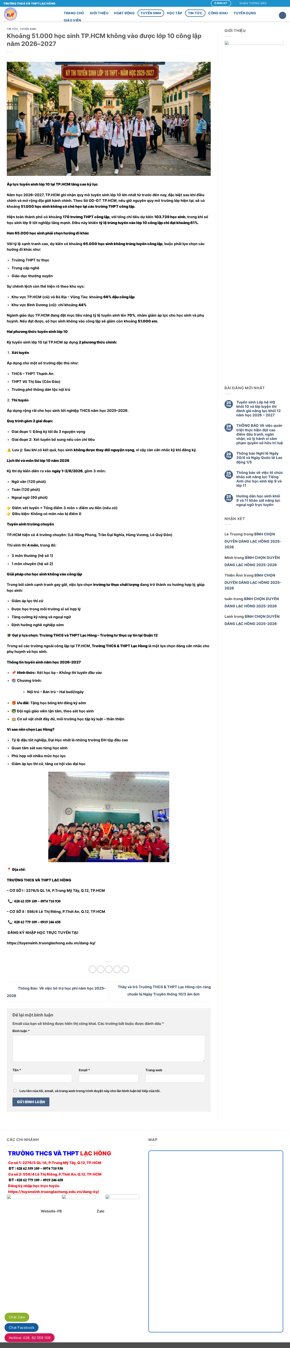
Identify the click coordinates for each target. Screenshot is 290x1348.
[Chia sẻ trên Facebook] (92, 969)
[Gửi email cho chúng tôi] (284, 3)
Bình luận (21, 1031)
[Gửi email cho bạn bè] (109, 969)
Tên (16, 1070)
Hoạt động (124, 13)
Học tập (174, 13)
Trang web (153, 1070)
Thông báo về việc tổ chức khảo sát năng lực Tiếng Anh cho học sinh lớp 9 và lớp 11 (259, 479)
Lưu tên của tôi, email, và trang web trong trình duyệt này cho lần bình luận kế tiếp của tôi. (89, 1091)
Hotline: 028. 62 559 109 (29, 1338)
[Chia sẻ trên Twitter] (100, 969)
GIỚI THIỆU (99, 13)
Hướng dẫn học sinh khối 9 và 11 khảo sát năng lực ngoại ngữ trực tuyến (258, 500)
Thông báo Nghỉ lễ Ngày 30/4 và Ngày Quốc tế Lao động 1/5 (259, 457)
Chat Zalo (17, 1317)
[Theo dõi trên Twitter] (280, 3)
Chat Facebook (21, 1327)
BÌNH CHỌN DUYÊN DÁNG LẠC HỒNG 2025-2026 (253, 540)
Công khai (218, 13)
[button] (251, 3)
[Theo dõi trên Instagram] (275, 3)
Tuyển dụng (245, 13)
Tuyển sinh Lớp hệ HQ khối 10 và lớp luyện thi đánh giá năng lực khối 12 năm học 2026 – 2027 (258, 409)
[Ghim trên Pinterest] (117, 969)
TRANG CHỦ (74, 13)
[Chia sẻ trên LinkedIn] (125, 969)
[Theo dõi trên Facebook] (271, 3)
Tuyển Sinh (150, 13)
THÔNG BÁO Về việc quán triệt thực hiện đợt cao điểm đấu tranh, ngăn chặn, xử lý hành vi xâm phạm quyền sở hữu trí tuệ (259, 434)
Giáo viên (72, 20)
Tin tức (195, 13)
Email (84, 1070)
